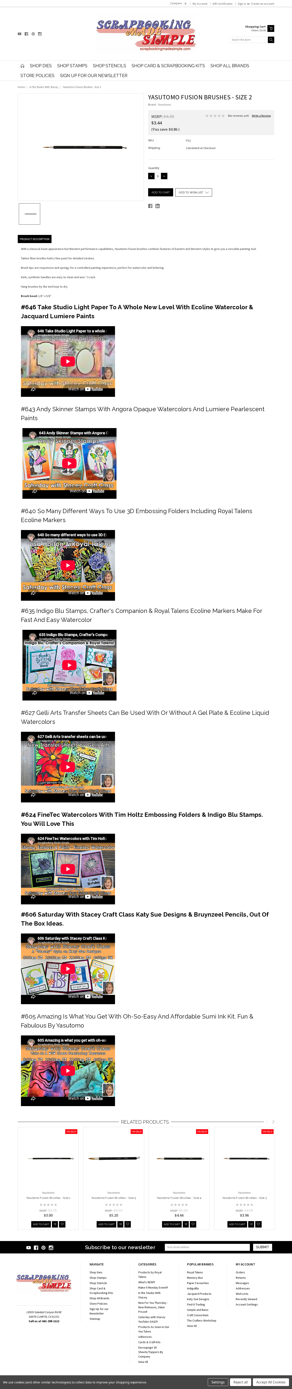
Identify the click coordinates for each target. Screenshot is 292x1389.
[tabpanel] (48, 1178)
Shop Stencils (109, 65)
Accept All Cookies (271, 1382)
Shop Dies (41, 65)
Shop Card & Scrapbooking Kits (168, 65)
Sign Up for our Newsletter (93, 75)
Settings (218, 1382)
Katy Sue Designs (198, 1299)
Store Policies (38, 75)
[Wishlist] (62, 1224)
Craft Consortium (197, 1315)
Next (273, 1122)
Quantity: (154, 168)
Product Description (34, 239)
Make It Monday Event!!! (153, 1287)
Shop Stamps (72, 65)
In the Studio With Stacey (43, 87)
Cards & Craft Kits (149, 1342)
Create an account (262, 4)
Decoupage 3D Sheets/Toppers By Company (150, 1352)
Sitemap (95, 1319)
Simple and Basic (198, 1310)
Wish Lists (242, 1294)
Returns (241, 1278)
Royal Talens (195, 1272)
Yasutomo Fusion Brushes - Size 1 (48, 1197)
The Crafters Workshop (201, 1320)
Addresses (243, 1288)
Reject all (240, 1382)
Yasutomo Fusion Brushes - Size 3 (244, 1197)
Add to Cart (41, 1224)
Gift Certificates (222, 4)
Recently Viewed (246, 1299)
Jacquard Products (199, 1294)
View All (143, 1362)
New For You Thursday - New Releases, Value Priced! (153, 1307)
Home (21, 87)
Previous (267, 1122)
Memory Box (195, 1278)
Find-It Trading (196, 1304)
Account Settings (247, 1304)
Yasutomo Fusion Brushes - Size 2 (82, 87)
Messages (242, 1283)
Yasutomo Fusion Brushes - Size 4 (179, 1197)
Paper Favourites (198, 1283)
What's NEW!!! (146, 1282)
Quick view (48, 1170)
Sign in (242, 4)
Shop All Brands (230, 65)
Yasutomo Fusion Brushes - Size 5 (113, 1197)
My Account (200, 4)
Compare (178, 3)
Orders (240, 1272)
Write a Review (261, 116)
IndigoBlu (193, 1288)
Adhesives (145, 1337)
